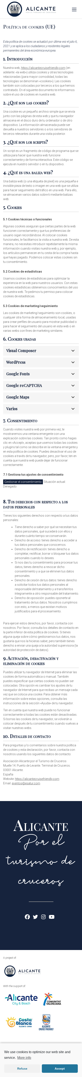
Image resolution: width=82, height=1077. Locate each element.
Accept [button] (60, 1068)
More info (24, 1057)
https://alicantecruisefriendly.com (43, 68)
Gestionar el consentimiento (23, 481)
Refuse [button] (22, 1068)
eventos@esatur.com (26, 783)
